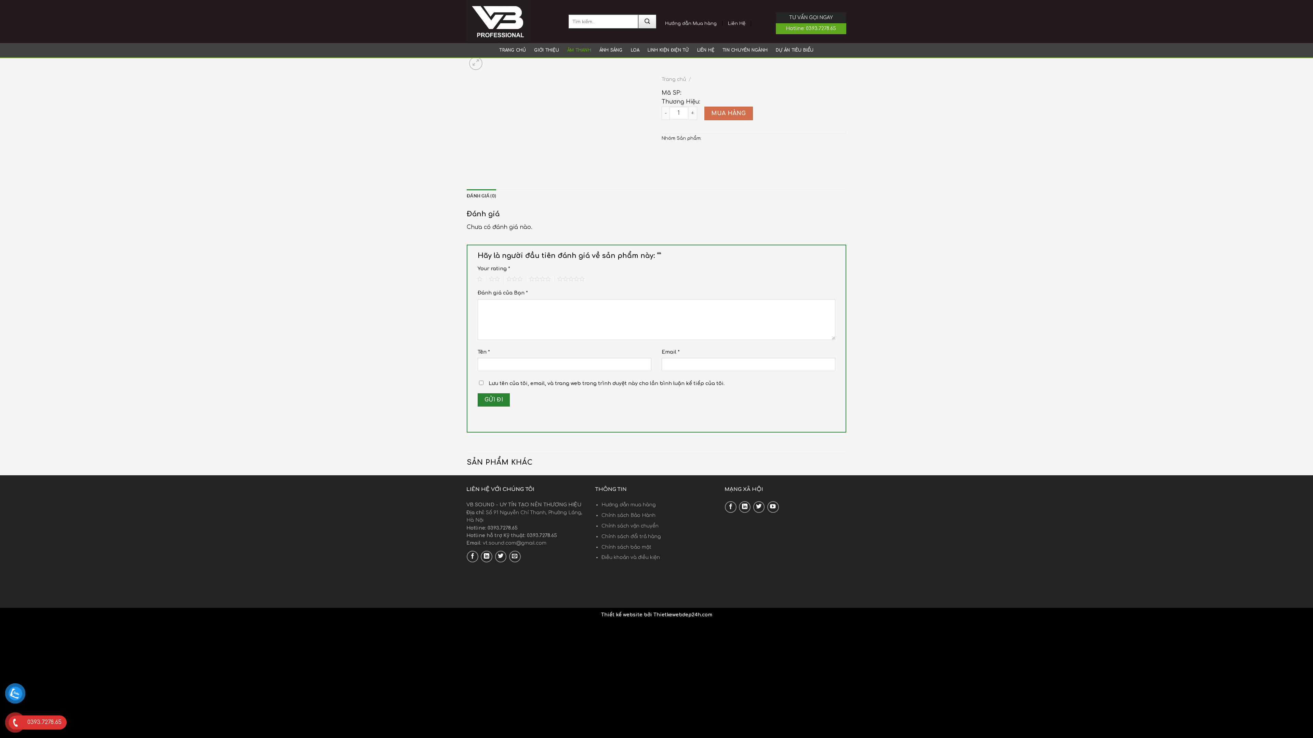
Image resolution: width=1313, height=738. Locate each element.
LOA (635, 50)
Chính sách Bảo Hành (628, 515)
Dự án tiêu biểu (795, 50)
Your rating (494, 268)
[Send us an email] (515, 556)
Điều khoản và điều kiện (630, 557)
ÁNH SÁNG (611, 50)
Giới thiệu (546, 50)
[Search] (647, 21)
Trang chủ (512, 50)
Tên (484, 352)
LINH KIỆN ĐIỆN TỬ (668, 50)
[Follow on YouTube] (773, 507)
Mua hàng (728, 113)
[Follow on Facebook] (472, 556)
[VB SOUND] (512, 21)
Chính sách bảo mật (626, 547)
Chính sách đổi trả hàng (631, 536)
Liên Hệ (736, 23)
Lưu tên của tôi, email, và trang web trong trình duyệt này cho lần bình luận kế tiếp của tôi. (607, 383)
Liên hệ (706, 50)
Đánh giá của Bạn (503, 293)
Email (671, 352)
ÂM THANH (579, 50)
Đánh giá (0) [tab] (481, 196)
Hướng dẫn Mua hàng (691, 23)
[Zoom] (475, 63)
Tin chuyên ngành (745, 50)
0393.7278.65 (821, 28)
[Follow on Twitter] (501, 556)
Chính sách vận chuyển (630, 526)
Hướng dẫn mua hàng (628, 504)
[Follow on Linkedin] (486, 556)
